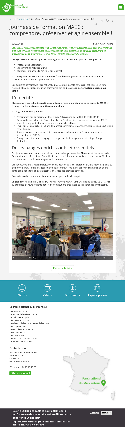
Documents (72, 295)
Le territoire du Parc (20, 311)
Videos (47, 295)
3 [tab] (104, 258)
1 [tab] (98, 258)
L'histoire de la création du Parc (25, 314)
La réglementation (19, 326)
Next (106, 227)
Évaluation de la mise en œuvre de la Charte (30, 323)
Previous (19, 227)
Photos (22, 295)
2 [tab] (101, 258)
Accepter (94, 412)
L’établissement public (20, 317)
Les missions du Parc (20, 320)
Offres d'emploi (18, 335)
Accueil (12, 19)
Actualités (23, 19)
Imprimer (95, 23)
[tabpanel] (62, 227)
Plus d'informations (34, 424)
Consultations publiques (21, 341)
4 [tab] (107, 258)
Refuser (106, 413)
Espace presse (97, 295)
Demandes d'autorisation (22, 329)
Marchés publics (18, 332)
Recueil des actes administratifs (24, 338)
